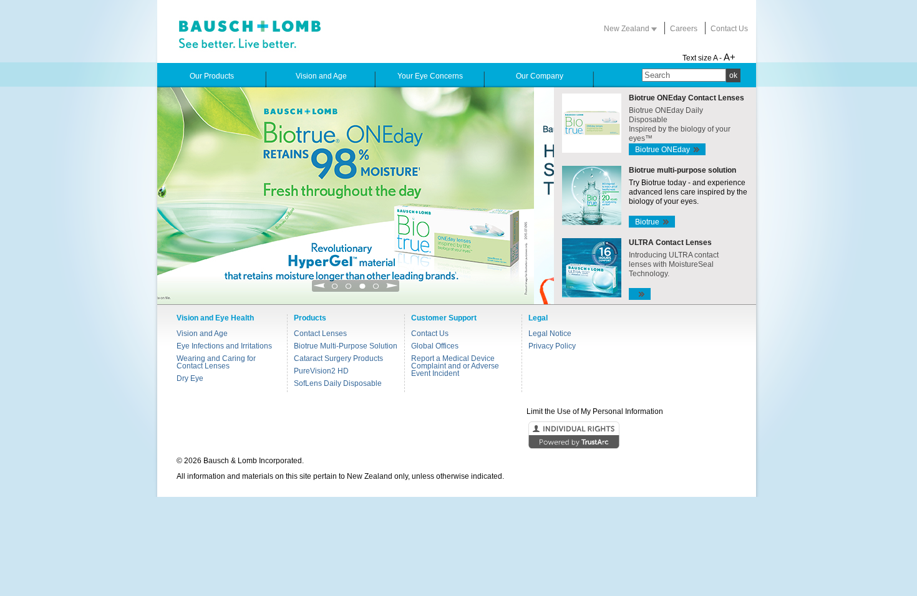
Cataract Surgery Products (338, 358)
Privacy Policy (552, 346)
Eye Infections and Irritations (224, 346)
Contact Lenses (320, 333)
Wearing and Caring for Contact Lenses (216, 362)
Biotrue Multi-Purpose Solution (345, 346)
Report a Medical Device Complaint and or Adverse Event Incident (455, 366)
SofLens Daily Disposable (338, 383)
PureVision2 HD (321, 371)
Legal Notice (549, 333)
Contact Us (729, 28)
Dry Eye (190, 378)
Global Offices (434, 346)
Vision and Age (202, 333)
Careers (683, 28)
